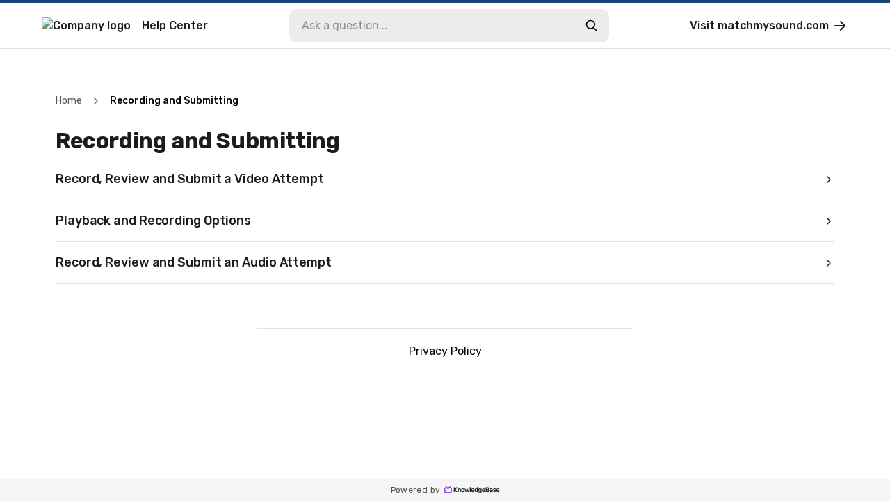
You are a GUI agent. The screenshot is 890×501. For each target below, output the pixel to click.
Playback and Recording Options (153, 220)
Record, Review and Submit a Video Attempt (190, 178)
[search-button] (591, 25)
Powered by (416, 490)
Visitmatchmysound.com (759, 25)
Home (69, 100)
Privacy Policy (445, 351)
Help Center (175, 25)
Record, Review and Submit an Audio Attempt (194, 262)
